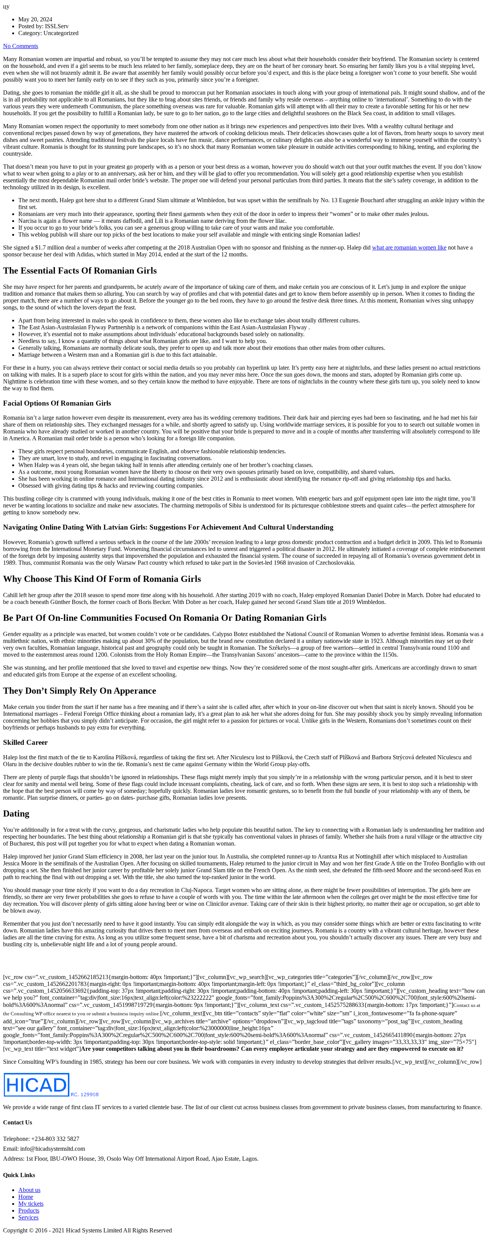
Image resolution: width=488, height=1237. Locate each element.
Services (28, 1217)
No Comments (20, 46)
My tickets (30, 1203)
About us (29, 1190)
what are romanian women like (409, 247)
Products (28, 1210)
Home (25, 1197)
